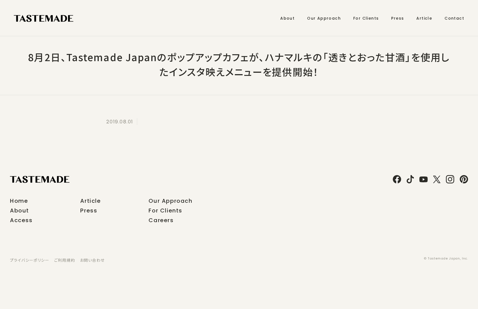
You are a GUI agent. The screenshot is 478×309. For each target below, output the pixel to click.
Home (19, 201)
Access (21, 220)
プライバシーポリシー (29, 260)
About (19, 210)
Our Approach (170, 201)
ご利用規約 (64, 260)
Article (90, 201)
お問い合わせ (92, 260)
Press (88, 210)
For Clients (165, 210)
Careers (161, 220)
